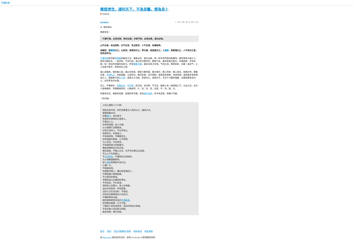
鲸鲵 (113, 50)
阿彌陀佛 (5, 3)
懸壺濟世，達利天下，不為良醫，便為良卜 (134, 9)
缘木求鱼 (148, 93)
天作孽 (130, 86)
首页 (102, 231)
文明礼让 (110, 75)
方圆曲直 (125, 200)
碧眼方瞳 (137, 64)
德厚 (167, 50)
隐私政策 (149, 231)
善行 (109, 116)
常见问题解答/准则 (122, 231)
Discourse (107, 237)
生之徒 (122, 78)
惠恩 (109, 162)
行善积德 (104, 58)
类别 (109, 231)
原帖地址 (107, 27)
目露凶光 (121, 86)
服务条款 (138, 231)
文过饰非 (109, 157)
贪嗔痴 (118, 58)
